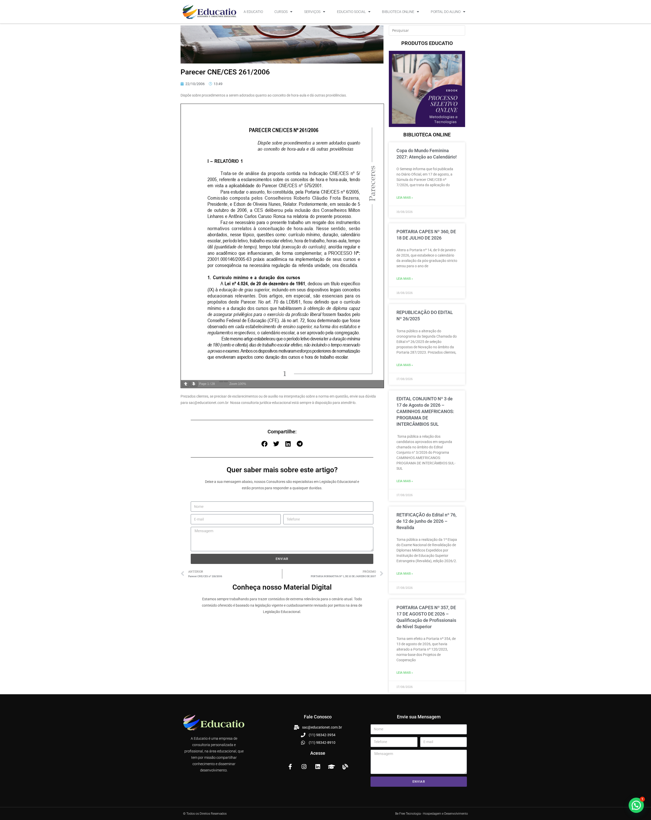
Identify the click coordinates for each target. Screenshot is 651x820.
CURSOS (281, 12)
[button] (264, 443)
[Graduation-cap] (332, 767)
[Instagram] (304, 767)
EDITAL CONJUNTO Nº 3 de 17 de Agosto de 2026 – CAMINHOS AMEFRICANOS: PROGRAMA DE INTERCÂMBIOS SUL (425, 411)
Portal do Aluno (446, 12)
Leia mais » (404, 197)
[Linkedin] (318, 767)
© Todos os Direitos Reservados (205, 813)
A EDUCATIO (253, 12)
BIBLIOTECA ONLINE (398, 12)
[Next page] (194, 384)
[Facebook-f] (290, 767)
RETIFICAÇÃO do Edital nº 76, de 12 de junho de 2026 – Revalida (426, 521)
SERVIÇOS (312, 12)
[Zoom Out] (221, 381)
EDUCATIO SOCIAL (351, 12)
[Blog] (345, 767)
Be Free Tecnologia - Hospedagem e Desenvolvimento (431, 813)
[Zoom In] (226, 381)
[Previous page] (185, 384)
